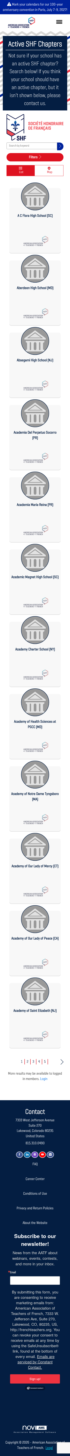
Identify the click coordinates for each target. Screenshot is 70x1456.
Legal (49, 1447)
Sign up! (35, 1379)
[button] (60, 146)
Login (43, 1078)
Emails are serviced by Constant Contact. (36, 1362)
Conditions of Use (35, 1193)
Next (62, 1061)
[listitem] (35, 217)
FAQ (35, 1164)
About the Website (35, 1222)
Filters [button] (33, 157)
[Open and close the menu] (52, 22)
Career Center (35, 1179)
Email (13, 1272)
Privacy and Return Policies (35, 1208)
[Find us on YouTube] (42, 1155)
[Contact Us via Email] (50, 1155)
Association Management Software (35, 1432)
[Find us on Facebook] (19, 1155)
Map (49, 172)
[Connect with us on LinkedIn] (27, 1155)
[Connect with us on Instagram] (34, 1155)
